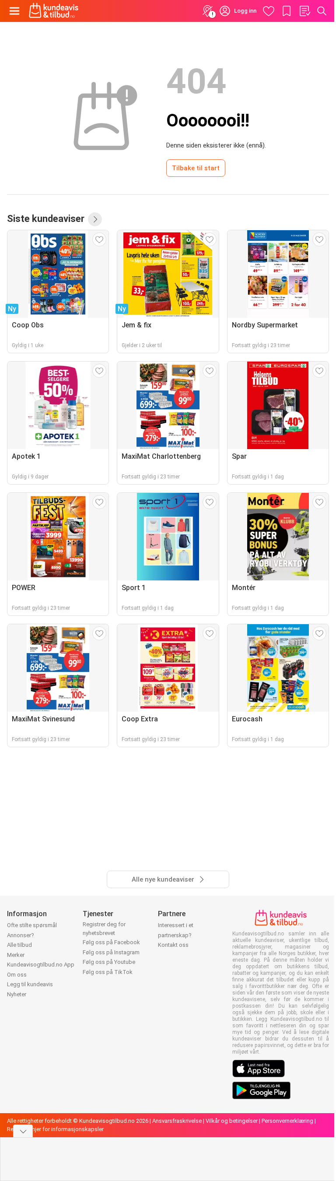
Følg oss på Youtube (109, 962)
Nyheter (16, 994)
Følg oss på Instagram (111, 952)
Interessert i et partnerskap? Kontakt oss (175, 935)
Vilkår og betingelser (232, 1121)
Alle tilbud (19, 945)
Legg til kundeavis (30, 984)
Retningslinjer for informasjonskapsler (55, 1129)
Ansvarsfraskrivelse (177, 1121)
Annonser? (20, 935)
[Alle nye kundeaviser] (95, 219)
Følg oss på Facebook (111, 942)
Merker (15, 955)
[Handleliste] (305, 11)
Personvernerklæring (287, 1121)
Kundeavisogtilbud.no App (40, 964)
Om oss (17, 974)
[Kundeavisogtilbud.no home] (53, 11)
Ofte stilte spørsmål (32, 925)
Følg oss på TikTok (108, 972)
